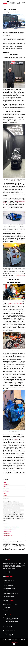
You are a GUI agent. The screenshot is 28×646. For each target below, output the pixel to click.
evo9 (21, 503)
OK (14, 643)
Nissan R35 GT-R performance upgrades (11, 305)
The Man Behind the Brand (9, 529)
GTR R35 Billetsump (12, 510)
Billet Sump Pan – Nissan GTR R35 (11, 526)
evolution (5, 505)
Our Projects (6, 491)
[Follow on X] (9, 635)
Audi (5, 482)
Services (16, 12)
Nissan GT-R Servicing (9, 580)
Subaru (14, 518)
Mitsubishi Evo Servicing (9, 588)
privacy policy (15, 642)
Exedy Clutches (13, 505)
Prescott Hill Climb (8, 206)
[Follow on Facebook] (4, 635)
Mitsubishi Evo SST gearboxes (15, 303)
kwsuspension (14, 512)
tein (22, 518)
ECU (12, 503)
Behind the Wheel (7, 531)
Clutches (5, 486)
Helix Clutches (5, 512)
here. (22, 231)
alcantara (5, 501)
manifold (5, 514)
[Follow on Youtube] (12, 635)
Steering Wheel (8, 518)
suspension (18, 518)
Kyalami (16, 439)
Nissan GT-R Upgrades (9, 582)
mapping (9, 514)
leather (19, 512)
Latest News (11, 12)
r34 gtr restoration (6, 516)
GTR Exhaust (5, 510)
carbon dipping (15, 501)
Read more (6, 572)
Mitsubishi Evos (15, 514)
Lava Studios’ (14, 180)
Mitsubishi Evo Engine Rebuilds (11, 593)
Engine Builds (17, 503)
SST (4, 518)
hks (10, 512)
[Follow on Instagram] (7, 635)
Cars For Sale (6, 484)
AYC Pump (10, 501)
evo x (9, 505)
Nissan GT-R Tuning (8, 585)
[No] (26, 642)
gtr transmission (20, 510)
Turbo (4, 520)
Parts (5, 493)
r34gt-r (12, 516)
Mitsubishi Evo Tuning (9, 590)
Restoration (17, 516)
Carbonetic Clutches (6, 503)
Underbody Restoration (9, 596)
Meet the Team (7, 533)
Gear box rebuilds (21, 505)
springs (21, 516)
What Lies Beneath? (8, 535)
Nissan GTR (21, 514)
